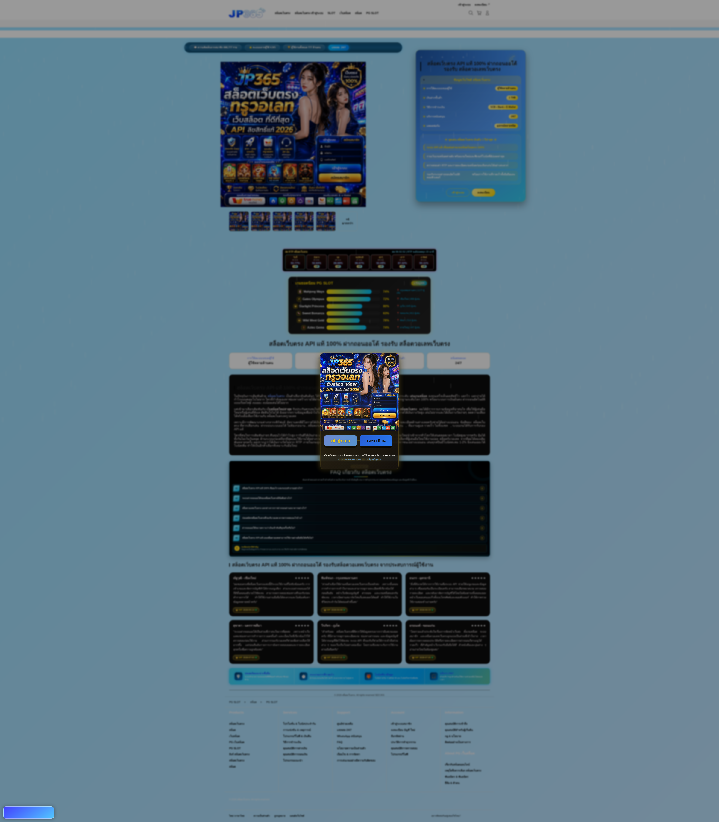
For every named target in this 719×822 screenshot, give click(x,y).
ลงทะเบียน (376, 441)
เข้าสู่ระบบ (340, 441)
